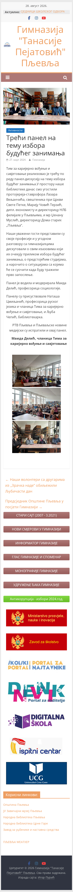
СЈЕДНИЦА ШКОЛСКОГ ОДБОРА (43, 12)
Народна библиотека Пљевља (24, 817)
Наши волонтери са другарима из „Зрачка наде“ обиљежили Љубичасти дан (35, 485)
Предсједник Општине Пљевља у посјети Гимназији (34, 504)
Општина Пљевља (16, 805)
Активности (15, 130)
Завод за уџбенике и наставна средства (31, 830)
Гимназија (38, 159)
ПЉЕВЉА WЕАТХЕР (16, 842)
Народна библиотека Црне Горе (25, 823)
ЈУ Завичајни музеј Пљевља (22, 811)
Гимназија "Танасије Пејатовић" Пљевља (40, 46)
